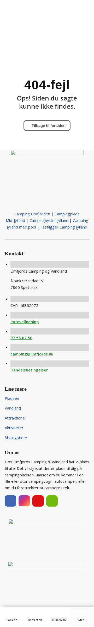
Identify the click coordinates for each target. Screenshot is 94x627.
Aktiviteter (14, 427)
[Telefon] (58, 613)
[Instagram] (24, 501)
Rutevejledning (24, 321)
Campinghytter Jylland (49, 220)
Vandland (13, 408)
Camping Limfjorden (32, 213)
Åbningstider (16, 437)
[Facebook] (10, 501)
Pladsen (12, 398)
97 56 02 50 (21, 337)
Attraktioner (15, 418)
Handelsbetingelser (29, 370)
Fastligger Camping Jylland (63, 227)
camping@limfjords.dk (31, 354)
